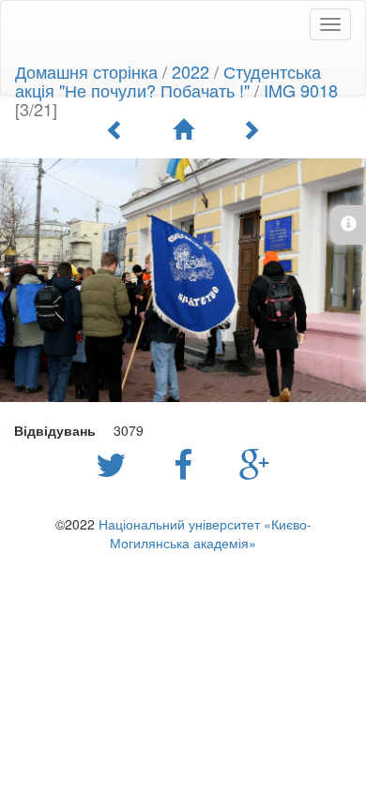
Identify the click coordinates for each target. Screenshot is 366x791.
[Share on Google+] (255, 463)
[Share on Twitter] (116, 463)
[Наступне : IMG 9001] (250, 129)
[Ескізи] (183, 129)
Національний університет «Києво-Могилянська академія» (205, 533)
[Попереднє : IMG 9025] (115, 129)
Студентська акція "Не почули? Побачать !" (168, 80)
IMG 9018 (301, 90)
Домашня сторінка (86, 71)
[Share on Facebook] (188, 463)
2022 (190, 71)
